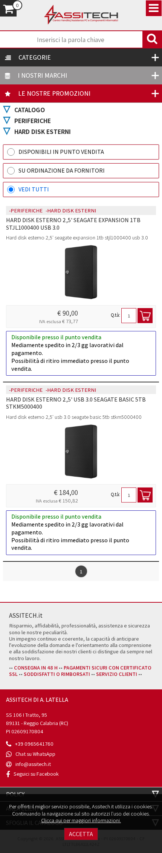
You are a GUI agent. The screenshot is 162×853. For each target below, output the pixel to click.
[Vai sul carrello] (8, 8)
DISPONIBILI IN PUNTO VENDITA (61, 152)
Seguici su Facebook (36, 773)
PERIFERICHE (32, 121)
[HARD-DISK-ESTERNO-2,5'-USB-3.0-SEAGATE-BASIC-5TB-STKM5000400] (81, 452)
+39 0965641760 (34, 743)
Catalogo (29, 110)
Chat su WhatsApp (35, 753)
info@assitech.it (33, 763)
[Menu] (153, 8)
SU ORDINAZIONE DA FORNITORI (61, 171)
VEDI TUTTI (33, 189)
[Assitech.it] (81, 15)
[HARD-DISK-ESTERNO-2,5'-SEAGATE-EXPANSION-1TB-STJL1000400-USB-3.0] (81, 273)
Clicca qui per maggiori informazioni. (81, 820)
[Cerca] (152, 39)
